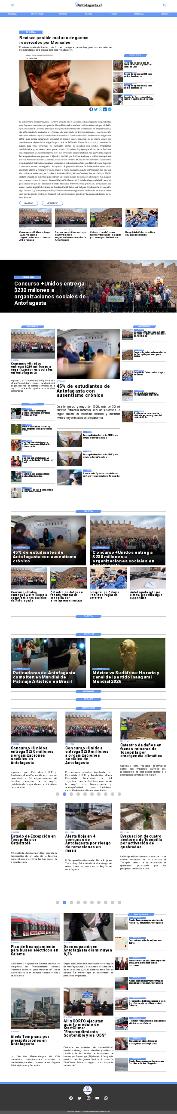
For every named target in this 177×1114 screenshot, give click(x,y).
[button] (28, 203)
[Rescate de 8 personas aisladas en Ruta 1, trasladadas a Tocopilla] (118, 99)
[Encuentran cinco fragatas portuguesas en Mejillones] (121, 1043)
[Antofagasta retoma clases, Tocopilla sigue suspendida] (127, 395)
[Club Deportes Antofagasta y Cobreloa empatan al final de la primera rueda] (16, 445)
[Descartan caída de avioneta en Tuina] (121, 943)
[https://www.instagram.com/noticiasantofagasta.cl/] (88, 1099)
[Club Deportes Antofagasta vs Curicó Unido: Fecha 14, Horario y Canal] (16, 460)
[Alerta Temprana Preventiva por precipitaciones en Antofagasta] (121, 983)
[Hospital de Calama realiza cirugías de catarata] (127, 375)
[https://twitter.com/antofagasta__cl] (79, 1099)
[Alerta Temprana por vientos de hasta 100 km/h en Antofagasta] (121, 923)
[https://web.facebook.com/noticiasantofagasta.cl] (70, 1099)
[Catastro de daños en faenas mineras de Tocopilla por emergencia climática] (127, 355)
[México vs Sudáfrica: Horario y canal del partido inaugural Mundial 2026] (16, 429)
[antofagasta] (88, 8)
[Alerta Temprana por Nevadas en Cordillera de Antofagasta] (121, 1064)
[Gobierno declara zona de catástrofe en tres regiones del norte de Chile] (118, 65)
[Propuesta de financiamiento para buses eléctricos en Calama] (121, 1003)
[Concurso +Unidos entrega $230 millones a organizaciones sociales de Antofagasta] (127, 334)
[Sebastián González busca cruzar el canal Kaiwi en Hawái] (16, 492)
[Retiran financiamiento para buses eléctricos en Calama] (121, 1023)
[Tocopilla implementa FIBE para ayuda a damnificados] (118, 77)
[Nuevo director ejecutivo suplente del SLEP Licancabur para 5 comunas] (121, 963)
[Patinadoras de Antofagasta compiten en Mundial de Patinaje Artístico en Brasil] (16, 413)
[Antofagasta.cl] (12, 6)
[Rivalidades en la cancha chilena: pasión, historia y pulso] (16, 476)
